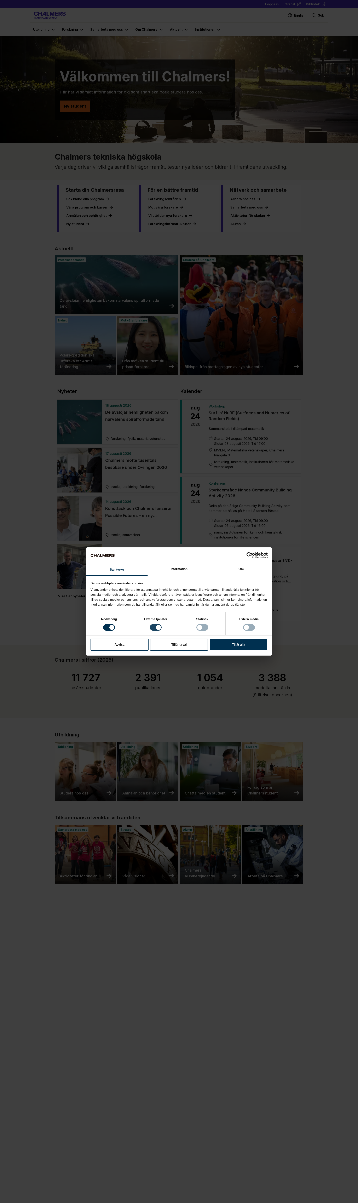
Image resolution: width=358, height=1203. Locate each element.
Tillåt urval (179, 644)
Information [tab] (179, 569)
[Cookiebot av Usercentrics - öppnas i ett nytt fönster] (249, 555)
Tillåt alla (238, 644)
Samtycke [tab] (117, 569)
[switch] (156, 627)
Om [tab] (241, 569)
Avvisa (119, 644)
